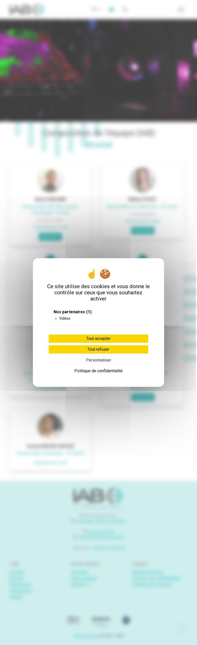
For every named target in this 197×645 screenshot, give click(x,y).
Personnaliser (98, 360)
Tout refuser (98, 349)
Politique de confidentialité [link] (98, 370)
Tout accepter (98, 338)
